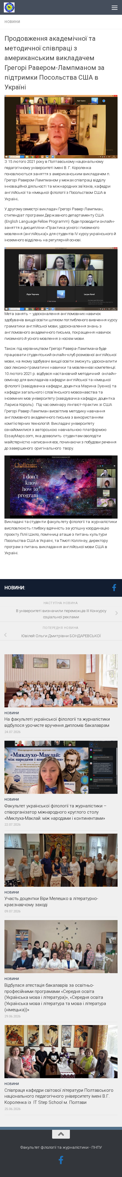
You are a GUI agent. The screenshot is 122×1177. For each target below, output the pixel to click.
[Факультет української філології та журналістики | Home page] (11, 7)
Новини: (14, 588)
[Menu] (114, 7)
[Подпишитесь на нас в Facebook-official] (114, 587)
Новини (12, 22)
